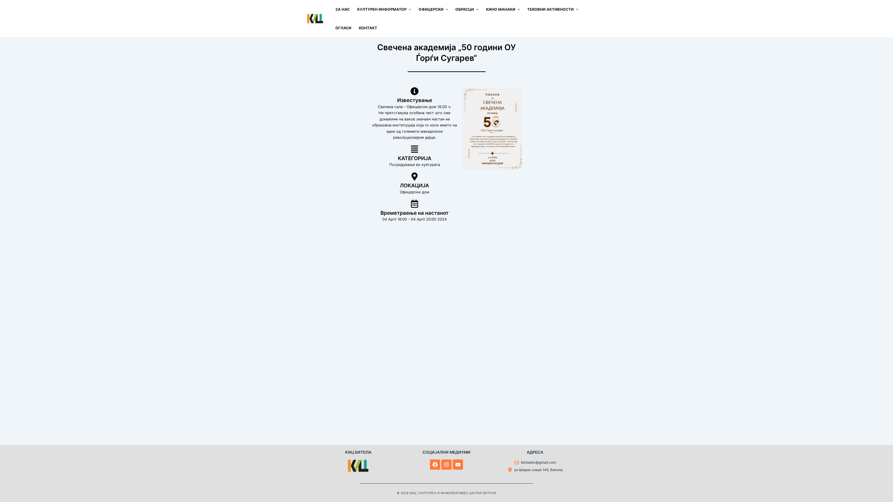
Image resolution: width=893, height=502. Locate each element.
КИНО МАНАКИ (500, 9)
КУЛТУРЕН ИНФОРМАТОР (382, 9)
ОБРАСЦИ (464, 9)
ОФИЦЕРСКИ (431, 9)
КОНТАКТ (368, 28)
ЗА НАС (342, 9)
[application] (409, 9)
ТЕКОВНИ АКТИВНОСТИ (550, 9)
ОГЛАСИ (343, 28)
